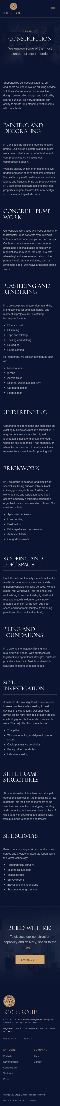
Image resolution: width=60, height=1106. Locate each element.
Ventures (8, 1073)
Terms (32, 1100)
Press (6, 1079)
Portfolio (7, 1056)
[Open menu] (53, 8)
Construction (10, 1067)
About (37, 1056)
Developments (10, 1061)
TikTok (27, 1038)
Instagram (11, 1038)
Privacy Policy (13, 1100)
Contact (38, 1061)
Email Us (27, 959)
